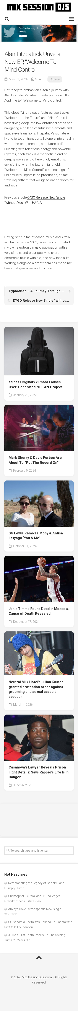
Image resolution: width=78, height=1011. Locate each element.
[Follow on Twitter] (39, 33)
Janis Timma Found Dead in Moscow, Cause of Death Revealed (39, 611)
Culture (55, 79)
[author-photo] (14, 225)
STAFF (39, 79)
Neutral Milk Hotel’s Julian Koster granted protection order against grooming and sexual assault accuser (36, 689)
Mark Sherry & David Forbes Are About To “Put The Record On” (35, 460)
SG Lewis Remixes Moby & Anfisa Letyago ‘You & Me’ (36, 535)
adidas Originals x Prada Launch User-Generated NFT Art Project (35, 384)
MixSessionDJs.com (37, 977)
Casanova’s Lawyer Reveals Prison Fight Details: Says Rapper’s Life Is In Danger (38, 772)
